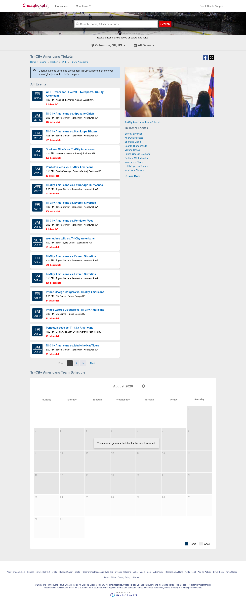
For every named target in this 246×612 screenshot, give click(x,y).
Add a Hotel (190, 571)
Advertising (158, 571)
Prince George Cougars (137, 154)
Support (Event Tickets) (69, 571)
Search (165, 24)
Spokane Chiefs (133, 141)
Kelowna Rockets (134, 137)
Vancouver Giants (134, 162)
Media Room (145, 571)
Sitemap (136, 577)
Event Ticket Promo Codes (225, 571)
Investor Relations (123, 571)
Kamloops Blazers (134, 170)
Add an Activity (204, 571)
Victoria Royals (132, 149)
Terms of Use (110, 577)
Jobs (135, 571)
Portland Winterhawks (136, 158)
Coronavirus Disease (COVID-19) (98, 571)
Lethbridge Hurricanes (136, 166)
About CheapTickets (16, 571)
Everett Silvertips (133, 133)
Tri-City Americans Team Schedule (143, 122)
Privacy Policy (124, 577)
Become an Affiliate (174, 571)
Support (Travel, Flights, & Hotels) (42, 571)
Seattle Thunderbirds (136, 145)
